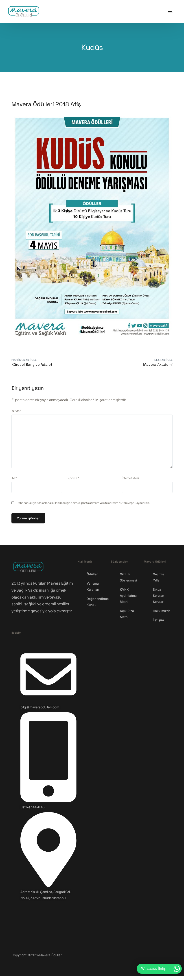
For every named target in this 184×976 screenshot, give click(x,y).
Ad (14, 478)
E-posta (73, 478)
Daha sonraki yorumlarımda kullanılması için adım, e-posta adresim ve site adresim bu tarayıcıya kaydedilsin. (83, 503)
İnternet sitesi (130, 478)
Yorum (16, 410)
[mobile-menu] (169, 11)
